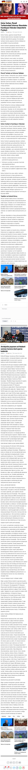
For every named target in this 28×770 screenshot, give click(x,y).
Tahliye (18, 716)
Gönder (5, 321)
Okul (14, 716)
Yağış (23, 716)
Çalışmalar (4, 716)
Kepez (9, 716)
